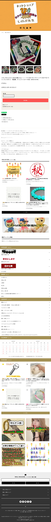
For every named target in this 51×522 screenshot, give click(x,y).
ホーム (3, 32)
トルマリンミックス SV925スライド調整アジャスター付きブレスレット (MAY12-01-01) (37, 405)
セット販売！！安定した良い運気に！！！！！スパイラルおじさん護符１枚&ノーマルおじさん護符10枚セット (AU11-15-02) (13, 380)
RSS (28, 511)
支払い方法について (11, 510)
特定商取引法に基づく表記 (8, 106)
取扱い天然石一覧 (7, 32)
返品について (5, 104)
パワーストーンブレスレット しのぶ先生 (15, 516)
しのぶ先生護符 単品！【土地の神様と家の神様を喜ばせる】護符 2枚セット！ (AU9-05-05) (37, 179)
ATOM (30, 511)
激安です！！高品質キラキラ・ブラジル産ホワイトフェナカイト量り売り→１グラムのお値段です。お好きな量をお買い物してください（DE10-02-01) (37, 379)
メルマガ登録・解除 (23, 511)
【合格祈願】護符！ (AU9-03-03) (10, 178)
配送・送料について (19, 510)
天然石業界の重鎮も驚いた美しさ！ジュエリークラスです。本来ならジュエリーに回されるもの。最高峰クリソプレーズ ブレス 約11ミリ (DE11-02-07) (37, 203)
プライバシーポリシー (41, 510)
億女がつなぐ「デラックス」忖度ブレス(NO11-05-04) (15, 202)
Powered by (19, 519)
